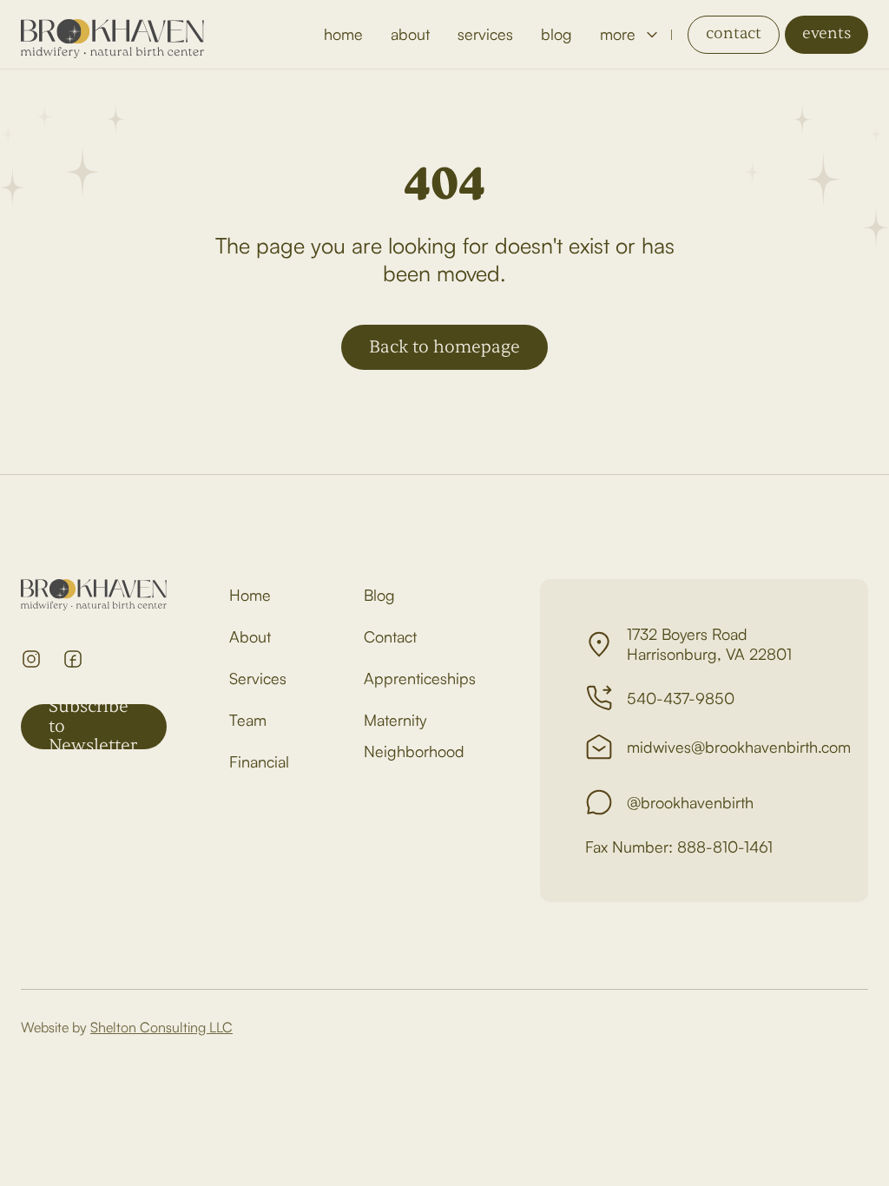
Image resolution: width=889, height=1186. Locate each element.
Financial (259, 761)
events (826, 33)
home (343, 33)
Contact (390, 636)
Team (248, 719)
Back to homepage (444, 347)
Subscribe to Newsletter (93, 726)
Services (257, 678)
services (485, 33)
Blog (379, 594)
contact (733, 33)
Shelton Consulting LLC (161, 1027)
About (250, 636)
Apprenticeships (420, 678)
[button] (628, 34)
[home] (112, 34)
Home (250, 594)
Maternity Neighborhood (414, 735)
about (410, 33)
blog (556, 33)
